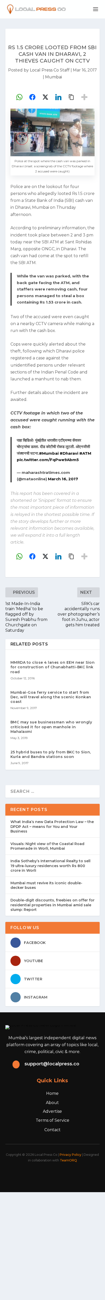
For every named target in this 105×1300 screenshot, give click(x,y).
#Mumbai (49, 453)
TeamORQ (68, 1160)
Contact (52, 1129)
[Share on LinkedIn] (58, 97)
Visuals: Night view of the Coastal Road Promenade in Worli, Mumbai (47, 846)
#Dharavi (69, 453)
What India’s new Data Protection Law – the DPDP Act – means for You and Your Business (52, 826)
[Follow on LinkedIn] (60, 1174)
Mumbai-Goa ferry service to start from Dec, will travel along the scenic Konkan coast (50, 697)
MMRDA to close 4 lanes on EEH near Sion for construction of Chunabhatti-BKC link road (52, 667)
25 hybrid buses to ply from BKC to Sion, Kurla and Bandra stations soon (50, 754)
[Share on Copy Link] (71, 97)
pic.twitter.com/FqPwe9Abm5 (48, 459)
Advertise (52, 1111)
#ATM (85, 453)
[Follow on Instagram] (49, 1174)
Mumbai (53, 77)
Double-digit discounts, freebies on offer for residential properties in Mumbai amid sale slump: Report (52, 905)
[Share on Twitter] (45, 97)
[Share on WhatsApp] (19, 97)
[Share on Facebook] (32, 97)
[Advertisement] (52, 1245)
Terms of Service (52, 1120)
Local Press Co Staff (50, 70)
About (52, 1102)
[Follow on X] (38, 1174)
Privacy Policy (70, 1155)
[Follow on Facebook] (27, 1174)
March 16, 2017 (63, 478)
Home (52, 1093)
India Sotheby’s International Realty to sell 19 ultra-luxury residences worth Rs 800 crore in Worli (50, 865)
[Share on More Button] (84, 97)
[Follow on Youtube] (71, 1174)
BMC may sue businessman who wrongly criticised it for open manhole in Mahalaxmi (51, 727)
